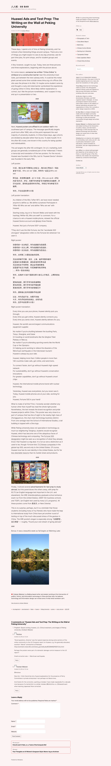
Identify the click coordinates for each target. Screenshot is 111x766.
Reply (16, 660)
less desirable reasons (20, 453)
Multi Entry (80, 45)
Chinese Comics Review (84, 48)
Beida (32, 609)
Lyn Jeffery (79, 150)
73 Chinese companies (47, 445)
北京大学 (67, 609)
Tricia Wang (79, 86)
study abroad (59, 609)
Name (13, 721)
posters (53, 609)
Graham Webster (25, 30)
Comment (15, 703)
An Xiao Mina (79, 112)
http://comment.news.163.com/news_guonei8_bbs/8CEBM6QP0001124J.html (39, 647)
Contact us (79, 160)
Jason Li (78, 77)
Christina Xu (79, 138)
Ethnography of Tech (83, 38)
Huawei (37, 609)
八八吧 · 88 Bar (20, 6)
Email (13, 726)
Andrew (19, 634)
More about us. (94, 21)
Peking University (45, 609)
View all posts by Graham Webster (19, 603)
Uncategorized (16, 609)
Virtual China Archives (83, 61)
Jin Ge (78, 96)
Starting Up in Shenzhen (84, 51)
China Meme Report (83, 41)
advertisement (25, 609)
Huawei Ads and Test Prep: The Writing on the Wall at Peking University (35, 23)
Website (14, 731)
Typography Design (82, 54)
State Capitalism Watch (84, 57)
